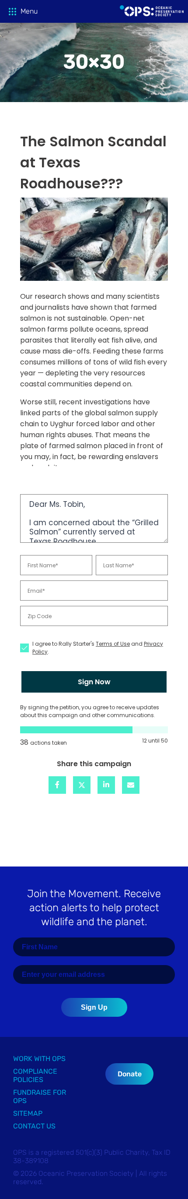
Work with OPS (39, 1058)
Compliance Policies (35, 1075)
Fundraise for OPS (39, 1096)
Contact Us (34, 1126)
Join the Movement (94, 908)
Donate (130, 1074)
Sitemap (27, 1113)
